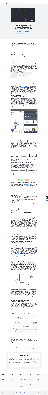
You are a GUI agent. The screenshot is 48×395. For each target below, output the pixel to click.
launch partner (17, 347)
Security (38, 377)
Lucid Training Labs (40, 381)
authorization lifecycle (28, 184)
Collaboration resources (23, 384)
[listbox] (31, 3)
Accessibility (30, 384)
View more (21, 386)
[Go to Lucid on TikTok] (45, 392)
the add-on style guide (18, 253)
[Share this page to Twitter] (47, 197)
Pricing (3, 379)
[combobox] (31, 3)
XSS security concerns (15, 233)
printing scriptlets (26, 228)
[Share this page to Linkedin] (47, 198)
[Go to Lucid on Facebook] (40, 392)
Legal (10, 392)
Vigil (31, 48)
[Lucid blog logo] (4, 3)
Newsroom (30, 377)
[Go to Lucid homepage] (4, 1)
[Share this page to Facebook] (47, 200)
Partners (38, 384)
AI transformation (22, 381)
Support (38, 379)
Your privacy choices (28, 392)
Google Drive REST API (23, 87)
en (3, 392)
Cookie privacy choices (15, 392)
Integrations (12, 381)
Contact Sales (4, 377)
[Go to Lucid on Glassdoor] (43, 392)
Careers (30, 379)
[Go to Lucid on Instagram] (38, 392)
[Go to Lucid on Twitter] (36, 392)
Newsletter (38, 386)
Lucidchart (12, 377)
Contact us (30, 381)
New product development (23, 379)
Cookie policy (21, 392)
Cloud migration (22, 377)
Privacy (7, 392)
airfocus (12, 379)
